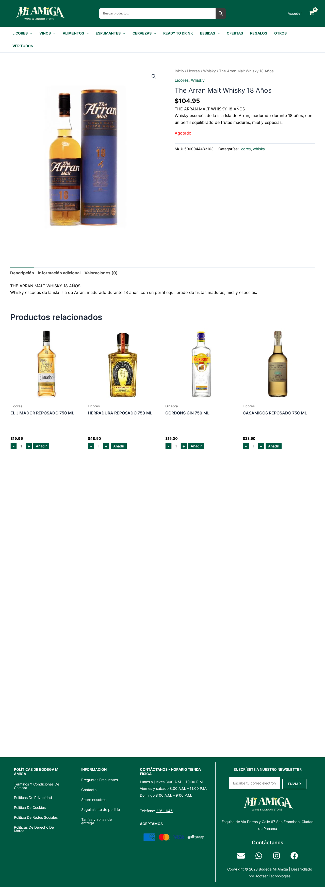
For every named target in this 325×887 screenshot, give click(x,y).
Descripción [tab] (22, 272)
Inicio (179, 71)
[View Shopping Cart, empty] (311, 13)
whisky (209, 71)
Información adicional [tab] (59, 272)
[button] (30, 33)
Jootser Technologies (272, 876)
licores (193, 71)
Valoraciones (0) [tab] (101, 272)
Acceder (295, 13)
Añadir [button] (41, 446)
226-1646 (164, 811)
